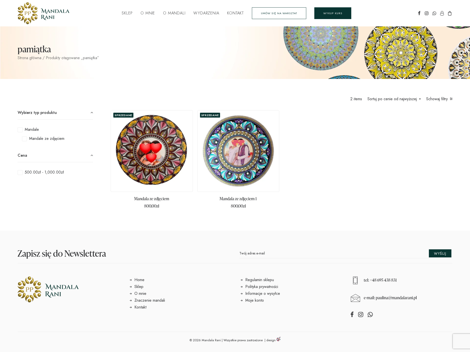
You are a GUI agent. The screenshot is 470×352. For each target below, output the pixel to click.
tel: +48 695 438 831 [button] (380, 280)
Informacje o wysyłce (262, 293)
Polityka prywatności (261, 286)
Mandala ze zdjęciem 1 (238, 198)
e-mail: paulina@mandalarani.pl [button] (390, 297)
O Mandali (174, 13)
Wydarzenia (206, 13)
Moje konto (254, 300)
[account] (442, 13)
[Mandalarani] (44, 13)
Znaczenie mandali (149, 300)
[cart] (449, 13)
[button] (419, 13)
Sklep (127, 13)
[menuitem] (127, 13)
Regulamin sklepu (259, 280)
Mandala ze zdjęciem (151, 198)
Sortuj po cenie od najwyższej (392, 99)
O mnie (148, 13)
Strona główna (29, 58)
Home (139, 280)
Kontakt (235, 13)
